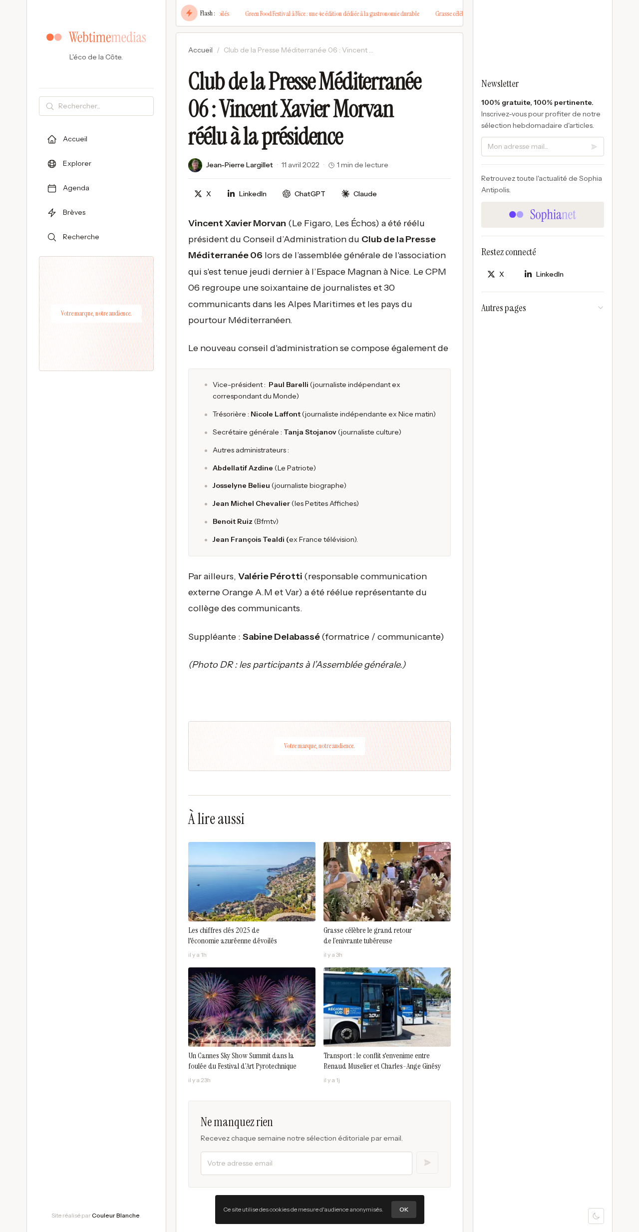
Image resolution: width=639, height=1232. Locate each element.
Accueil (200, 49)
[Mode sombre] (596, 1216)
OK (403, 1209)
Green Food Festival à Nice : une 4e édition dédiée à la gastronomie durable (317, 13)
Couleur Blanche (116, 1215)
